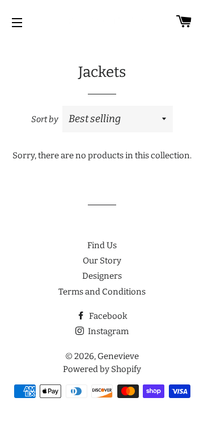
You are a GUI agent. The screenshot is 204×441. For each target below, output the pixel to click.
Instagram (107, 331)
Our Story (102, 261)
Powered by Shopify (102, 369)
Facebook (107, 316)
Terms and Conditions (102, 292)
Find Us (102, 245)
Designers (102, 276)
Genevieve (118, 356)
